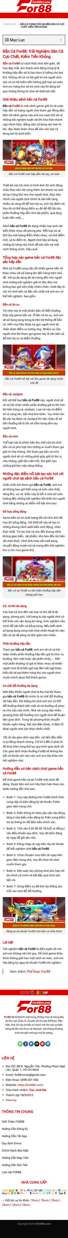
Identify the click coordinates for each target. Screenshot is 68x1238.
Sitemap (11, 1100)
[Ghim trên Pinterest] (42, 1043)
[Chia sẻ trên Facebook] (25, 1043)
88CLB (25, 1231)
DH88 (35, 1231)
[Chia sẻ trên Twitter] (31, 1043)
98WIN (4, 1231)
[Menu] (5, 6)
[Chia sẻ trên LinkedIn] (47, 1043)
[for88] (34, 6)
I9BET (14, 1231)
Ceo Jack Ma (37, 1090)
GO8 (15, 1235)
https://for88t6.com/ (30, 1085)
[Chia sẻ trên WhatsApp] (20, 1043)
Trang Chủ (9, 24)
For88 (16, 106)
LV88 (54, 1231)
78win (34, 1200)
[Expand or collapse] (61, 40)
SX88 (44, 1231)
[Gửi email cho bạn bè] (36, 1043)
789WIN (5, 1235)
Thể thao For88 (38, 971)
